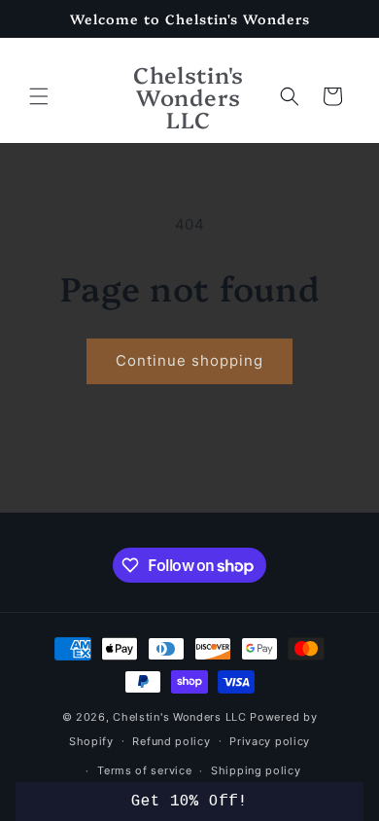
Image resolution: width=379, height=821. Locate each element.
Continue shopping (189, 360)
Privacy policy (269, 741)
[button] (38, 96)
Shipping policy (256, 770)
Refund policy (171, 741)
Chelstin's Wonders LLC (179, 717)
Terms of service (144, 770)
